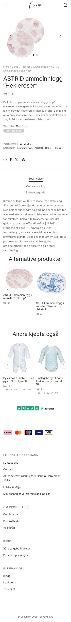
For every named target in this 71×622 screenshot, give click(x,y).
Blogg (7, 575)
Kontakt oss (10, 462)
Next (60, 36)
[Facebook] (10, 159)
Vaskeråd (9, 527)
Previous (10, 36)
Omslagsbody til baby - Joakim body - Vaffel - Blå (50, 381)
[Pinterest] (23, 159)
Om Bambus (10, 514)
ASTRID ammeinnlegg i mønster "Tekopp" (17, 296)
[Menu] (5, 5)
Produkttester (11, 521)
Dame (15, 66)
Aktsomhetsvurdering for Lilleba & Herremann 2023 (31, 478)
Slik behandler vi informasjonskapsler (26, 493)
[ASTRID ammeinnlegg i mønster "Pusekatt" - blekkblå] (52, 283)
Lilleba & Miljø (12, 487)
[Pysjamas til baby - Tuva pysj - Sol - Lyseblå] (19, 358)
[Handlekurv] (66, 5)
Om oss (8, 469)
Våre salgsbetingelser (16, 548)
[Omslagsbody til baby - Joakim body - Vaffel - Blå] (52, 358)
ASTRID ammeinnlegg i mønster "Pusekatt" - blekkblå (50, 306)
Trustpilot (9, 589)
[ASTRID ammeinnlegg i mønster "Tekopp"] (19, 279)
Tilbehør (25, 66)
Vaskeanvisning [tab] (35, 186)
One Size (21, 126)
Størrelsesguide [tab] (35, 192)
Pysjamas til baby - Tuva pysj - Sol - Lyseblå (18, 379)
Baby (48, 148)
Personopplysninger (15, 555)
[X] (16, 159)
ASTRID (39, 148)
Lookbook (9, 582)
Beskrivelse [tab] (36, 178)
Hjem (6, 66)
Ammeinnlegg (40, 66)
